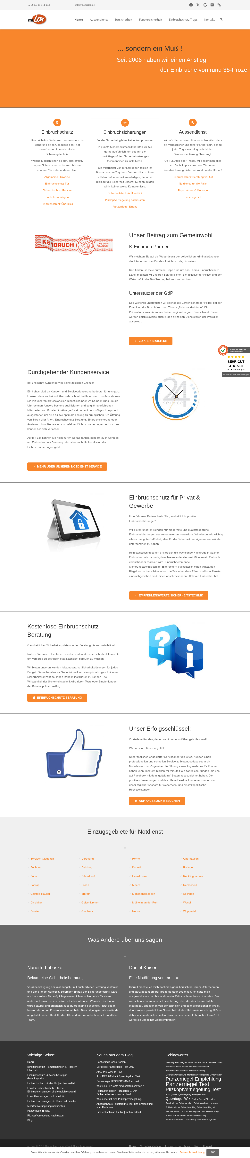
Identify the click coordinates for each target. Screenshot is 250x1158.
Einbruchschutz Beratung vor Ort (193, 176)
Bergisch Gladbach (42, 858)
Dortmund (87, 858)
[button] (109, 19)
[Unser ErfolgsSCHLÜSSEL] (74, 754)
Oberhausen (191, 858)
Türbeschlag (190, 1119)
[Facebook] (191, 4)
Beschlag (170, 1062)
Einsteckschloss (173, 1066)
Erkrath (85, 893)
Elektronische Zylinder (176, 1070)
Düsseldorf (88, 876)
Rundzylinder (172, 1103)
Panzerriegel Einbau (125, 206)
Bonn (33, 876)
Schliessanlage (186, 1103)
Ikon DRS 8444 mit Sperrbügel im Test (118, 1076)
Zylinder (212, 1119)
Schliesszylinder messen (206, 1103)
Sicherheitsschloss (175, 1119)
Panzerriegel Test (187, 1084)
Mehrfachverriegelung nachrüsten (46, 1106)
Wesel (187, 902)
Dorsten (35, 911)
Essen (85, 884)
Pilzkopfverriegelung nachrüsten (125, 199)
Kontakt (207, 1146)
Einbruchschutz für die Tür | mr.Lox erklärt (51, 1083)
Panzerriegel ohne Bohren (111, 1062)
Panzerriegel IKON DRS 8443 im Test (117, 1081)
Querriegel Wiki (178, 1099)
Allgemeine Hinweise (57, 176)
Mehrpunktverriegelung (198, 1075)
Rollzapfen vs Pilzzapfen (203, 1099)
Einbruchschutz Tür (57, 183)
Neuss (136, 911)
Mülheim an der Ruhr (145, 902)
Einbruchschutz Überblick (57, 203)
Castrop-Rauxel (40, 893)
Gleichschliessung (196, 1070)
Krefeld (136, 867)
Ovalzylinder (216, 1075)
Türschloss (202, 1119)
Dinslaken (36, 902)
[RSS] (219, 4)
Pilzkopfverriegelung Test (193, 1089)
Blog (29, 1120)
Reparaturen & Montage (193, 190)
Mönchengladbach (143, 893)
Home (30, 1062)
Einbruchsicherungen (124, 132)
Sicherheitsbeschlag (196, 1115)
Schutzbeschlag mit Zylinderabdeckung (200, 1111)
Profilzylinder (172, 1094)
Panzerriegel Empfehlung (193, 1079)
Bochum (35, 867)
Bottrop (34, 884)
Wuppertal (189, 911)
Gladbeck (87, 911)
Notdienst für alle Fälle (193, 183)
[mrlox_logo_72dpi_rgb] (37, 19)
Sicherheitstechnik (150, 1146)
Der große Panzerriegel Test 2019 (115, 1067)
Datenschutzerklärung (192, 1152)
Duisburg (87, 867)
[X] (198, 4)
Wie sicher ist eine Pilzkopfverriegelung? (119, 1099)
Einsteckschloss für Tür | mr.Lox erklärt (118, 1112)
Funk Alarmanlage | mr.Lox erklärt (46, 1096)
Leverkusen (139, 876)
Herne (136, 858)
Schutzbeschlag (188, 1107)
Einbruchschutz (57, 132)
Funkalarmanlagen (57, 197)
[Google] (205, 4)
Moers (136, 884)
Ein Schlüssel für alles (212, 1062)
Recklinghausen (193, 876)
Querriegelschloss (198, 1094)
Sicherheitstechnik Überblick (125, 193)
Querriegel (183, 1094)
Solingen (188, 893)
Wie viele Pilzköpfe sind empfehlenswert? (120, 1086)
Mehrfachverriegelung (176, 1075)
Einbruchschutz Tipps (177, 1146)
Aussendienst (193, 132)
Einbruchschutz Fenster (57, 190)
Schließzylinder (173, 1107)
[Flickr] (212, 4)
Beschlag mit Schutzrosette (188, 1062)
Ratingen (188, 867)
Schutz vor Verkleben (176, 1115)
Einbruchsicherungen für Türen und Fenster (51, 1101)
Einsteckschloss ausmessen (195, 1066)
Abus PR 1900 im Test (109, 1071)
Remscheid (190, 884)
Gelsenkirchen (90, 902)
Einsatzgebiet (193, 197)
